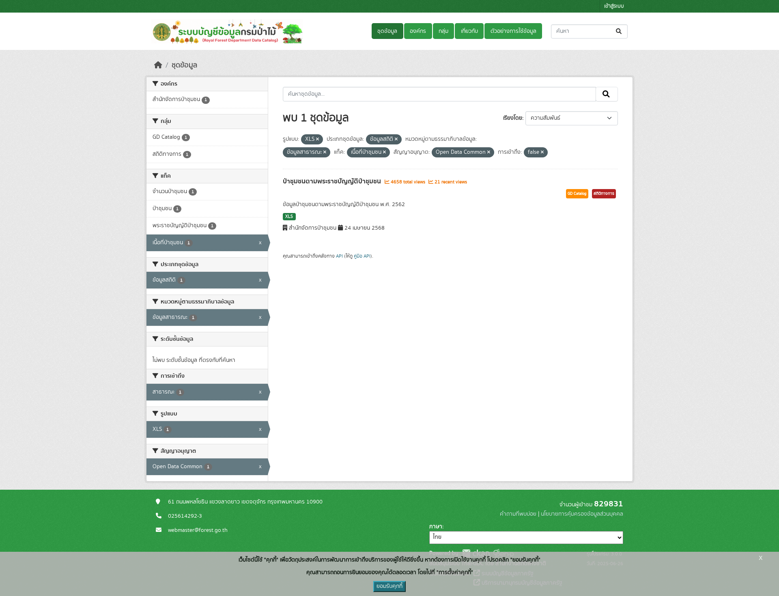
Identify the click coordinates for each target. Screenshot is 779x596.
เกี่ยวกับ (469, 31)
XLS (289, 216)
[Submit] (619, 31)
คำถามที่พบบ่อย (518, 514)
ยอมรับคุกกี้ (389, 586)
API (339, 256)
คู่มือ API (362, 256)
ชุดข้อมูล (387, 31)
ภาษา (435, 527)
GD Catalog (577, 193)
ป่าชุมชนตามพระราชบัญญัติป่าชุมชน (333, 181)
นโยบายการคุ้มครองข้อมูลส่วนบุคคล (582, 514)
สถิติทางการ (604, 193)
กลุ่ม (443, 31)
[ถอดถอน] (317, 139)
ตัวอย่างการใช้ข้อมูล (513, 31)
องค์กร (418, 31)
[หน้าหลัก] (158, 65)
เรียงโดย (512, 118)
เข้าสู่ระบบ (614, 6)
